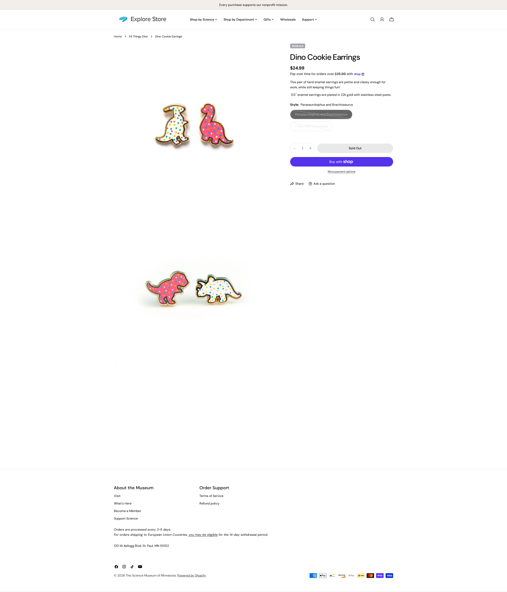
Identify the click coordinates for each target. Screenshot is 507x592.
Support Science (126, 518)
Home (118, 36)
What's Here (123, 503)
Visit (117, 496)
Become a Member (127, 511)
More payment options (341, 171)
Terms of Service (211, 496)
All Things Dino (138, 36)
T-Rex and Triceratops (311, 127)
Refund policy (209, 503)
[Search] (372, 19)
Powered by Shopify (191, 575)
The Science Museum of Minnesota (151, 575)
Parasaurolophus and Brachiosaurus (321, 115)
